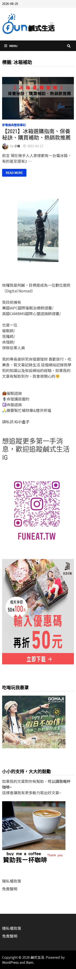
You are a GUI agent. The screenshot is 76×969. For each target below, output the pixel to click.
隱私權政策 (11, 881)
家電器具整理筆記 (14, 125)
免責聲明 (9, 888)
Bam (29, 962)
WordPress (10, 962)
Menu (13, 46)
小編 (17, 146)
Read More (14, 173)
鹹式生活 (37, 957)
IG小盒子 (21, 421)
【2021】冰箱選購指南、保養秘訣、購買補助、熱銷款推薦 (36, 134)
